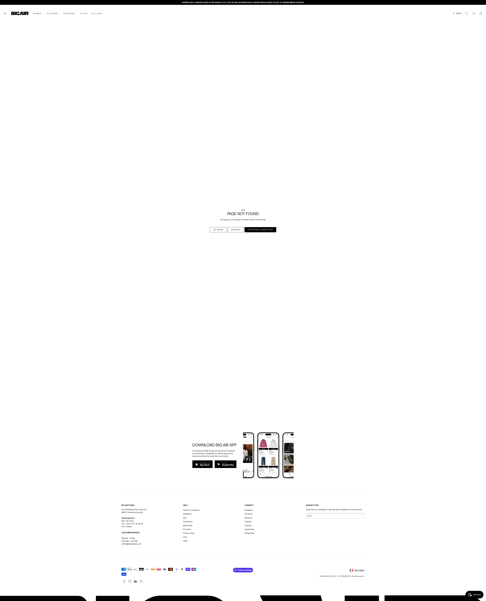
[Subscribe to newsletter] (362, 516)
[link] (474, 13)
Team (185, 541)
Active (83, 13)
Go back (218, 229)
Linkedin (248, 525)
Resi (184, 518)
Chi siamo (187, 529)
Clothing (52, 13)
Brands (37, 13)
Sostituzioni (188, 521)
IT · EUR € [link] (457, 13)
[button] (5, 13)
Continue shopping (260, 229)
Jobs (185, 537)
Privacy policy (189, 533)
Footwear (68, 13)
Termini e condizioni (191, 510)
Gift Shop (97, 13)
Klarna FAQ (187, 525)
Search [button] (235, 229)
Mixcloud (248, 518)
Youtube (248, 521)
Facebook (249, 514)
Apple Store (249, 529)
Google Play (249, 533)
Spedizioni (187, 514)
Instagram (249, 510)
